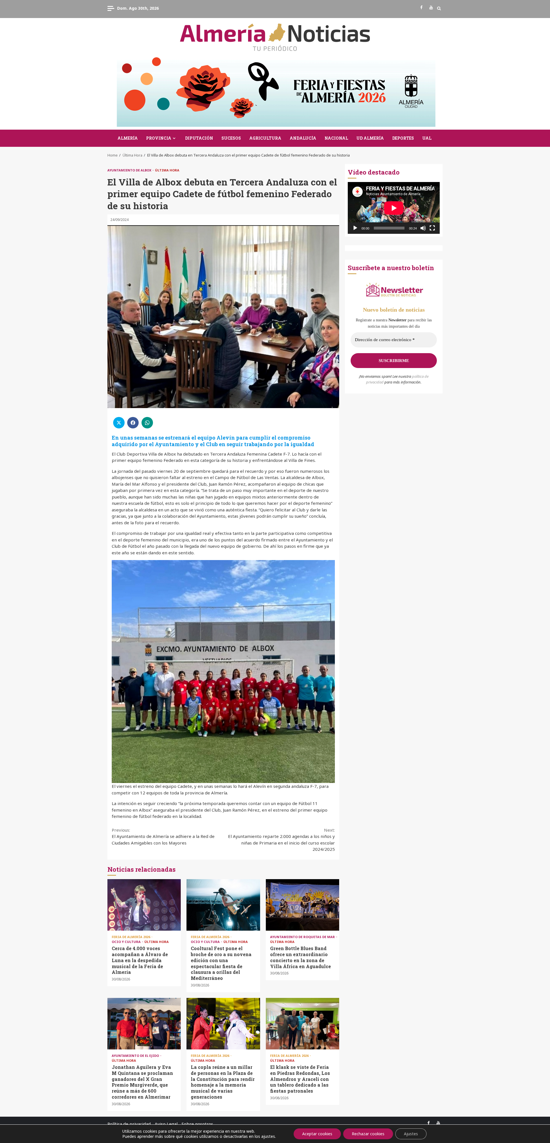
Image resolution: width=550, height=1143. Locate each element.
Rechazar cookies (368, 1133)
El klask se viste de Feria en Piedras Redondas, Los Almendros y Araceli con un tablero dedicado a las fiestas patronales (302, 1023)
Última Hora (167, 170)
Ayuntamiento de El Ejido (136, 1055)
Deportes (403, 138)
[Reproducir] (355, 228)
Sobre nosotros (197, 1124)
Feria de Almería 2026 (131, 936)
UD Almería (370, 138)
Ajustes (411, 1133)
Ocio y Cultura (127, 941)
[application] (394, 208)
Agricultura (265, 138)
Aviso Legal (166, 1124)
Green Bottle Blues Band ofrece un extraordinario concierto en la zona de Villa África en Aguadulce (302, 905)
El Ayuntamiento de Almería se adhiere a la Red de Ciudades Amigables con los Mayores (163, 836)
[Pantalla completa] (432, 228)
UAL (426, 138)
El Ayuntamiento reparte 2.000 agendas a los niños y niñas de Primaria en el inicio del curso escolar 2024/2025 (281, 839)
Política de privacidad (129, 1124)
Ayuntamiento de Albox (129, 170)
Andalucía (303, 138)
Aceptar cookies (317, 1133)
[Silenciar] (423, 228)
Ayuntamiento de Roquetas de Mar (303, 936)
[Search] (439, 8)
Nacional (336, 138)
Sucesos (231, 138)
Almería (127, 138)
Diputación (199, 138)
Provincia (158, 138)
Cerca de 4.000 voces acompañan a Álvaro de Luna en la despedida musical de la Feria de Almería (144, 905)
